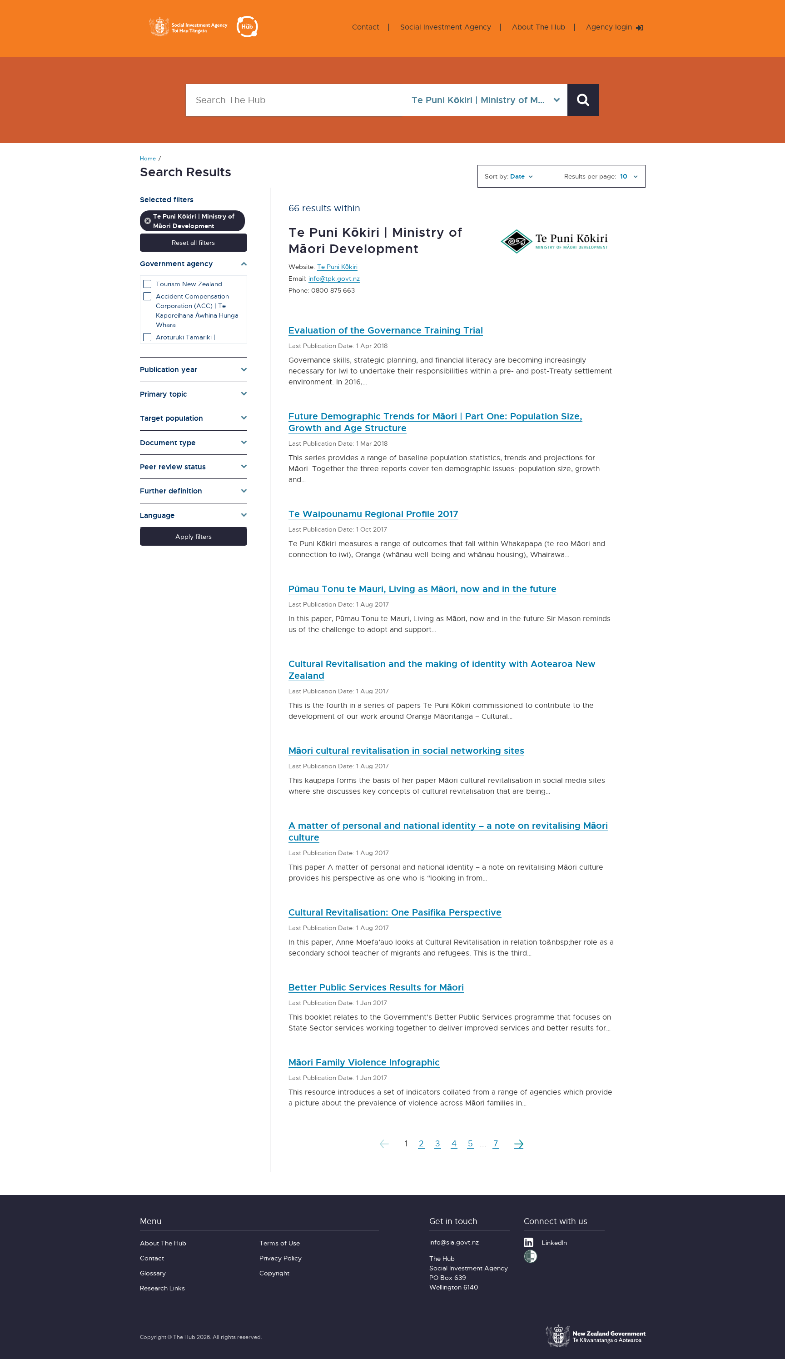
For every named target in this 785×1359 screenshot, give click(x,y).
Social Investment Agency (445, 27)
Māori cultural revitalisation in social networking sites (406, 750)
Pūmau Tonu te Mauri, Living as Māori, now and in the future (422, 588)
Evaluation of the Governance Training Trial (385, 330)
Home (148, 158)
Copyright (274, 1273)
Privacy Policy (280, 1258)
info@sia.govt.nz (454, 1242)
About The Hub (538, 27)
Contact (365, 27)
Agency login (610, 27)
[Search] (583, 100)
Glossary (153, 1273)
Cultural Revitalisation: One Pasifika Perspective (395, 912)
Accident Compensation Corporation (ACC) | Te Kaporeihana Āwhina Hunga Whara (197, 310)
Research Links (162, 1288)
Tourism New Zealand (189, 284)
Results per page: (590, 176)
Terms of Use (279, 1243)
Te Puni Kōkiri (337, 266)
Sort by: (497, 176)
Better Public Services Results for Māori (376, 987)
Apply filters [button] (193, 536)
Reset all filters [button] (193, 242)
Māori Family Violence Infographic (364, 1062)
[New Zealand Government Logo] (596, 1345)
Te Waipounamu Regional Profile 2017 (373, 513)
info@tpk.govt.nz (334, 278)
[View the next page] (518, 1144)
